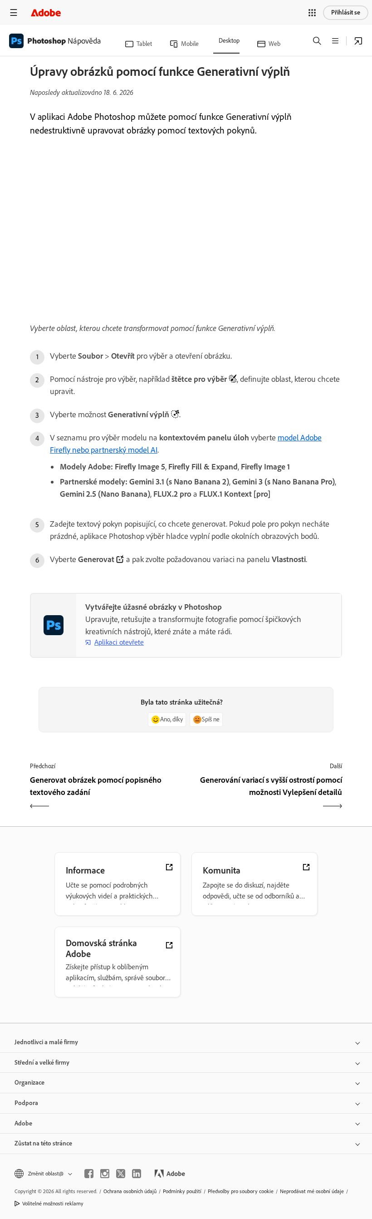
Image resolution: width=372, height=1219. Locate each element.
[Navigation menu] (13, 12)
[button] (312, 12)
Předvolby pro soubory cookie (241, 1191)
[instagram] (104, 1173)
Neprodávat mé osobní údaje (312, 1191)
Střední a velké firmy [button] (42, 1062)
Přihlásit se (345, 12)
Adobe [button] (23, 1123)
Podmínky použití (182, 1191)
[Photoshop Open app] (358, 40)
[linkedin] (136, 1173)
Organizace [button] (29, 1082)
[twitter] (120, 1173)
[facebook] (88, 1173)
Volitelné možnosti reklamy (52, 1203)
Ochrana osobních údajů (130, 1191)
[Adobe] (45, 12)
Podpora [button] (26, 1103)
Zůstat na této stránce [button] (43, 1143)
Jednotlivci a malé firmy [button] (46, 1042)
